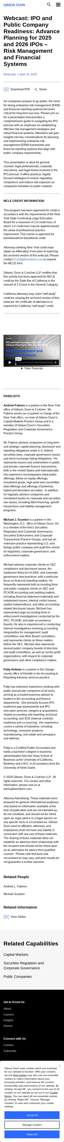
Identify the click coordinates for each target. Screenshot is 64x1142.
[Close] (60, 1066)
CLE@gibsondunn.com (28, 259)
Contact (8, 1045)
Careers (9, 1014)
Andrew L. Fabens (15, 886)
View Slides (18, 916)
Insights (8, 1020)
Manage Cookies (32, 1124)
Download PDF (20, 89)
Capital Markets (16, 954)
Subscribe (10, 1050)
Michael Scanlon (14, 894)
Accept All (32, 1115)
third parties (20, 1075)
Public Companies (18, 977)
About (7, 1008)
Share (43, 89)
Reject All (32, 1134)
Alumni (8, 1025)
